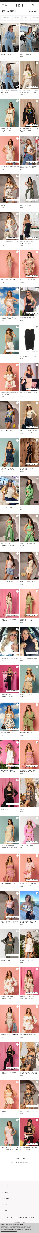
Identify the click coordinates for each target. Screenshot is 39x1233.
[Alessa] (19, 5)
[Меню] (3, 5)
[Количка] (36, 5)
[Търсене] (6, 5)
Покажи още (19, 1158)
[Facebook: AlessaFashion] (3, 1186)
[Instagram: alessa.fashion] (7, 1186)
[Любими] (33, 5)
